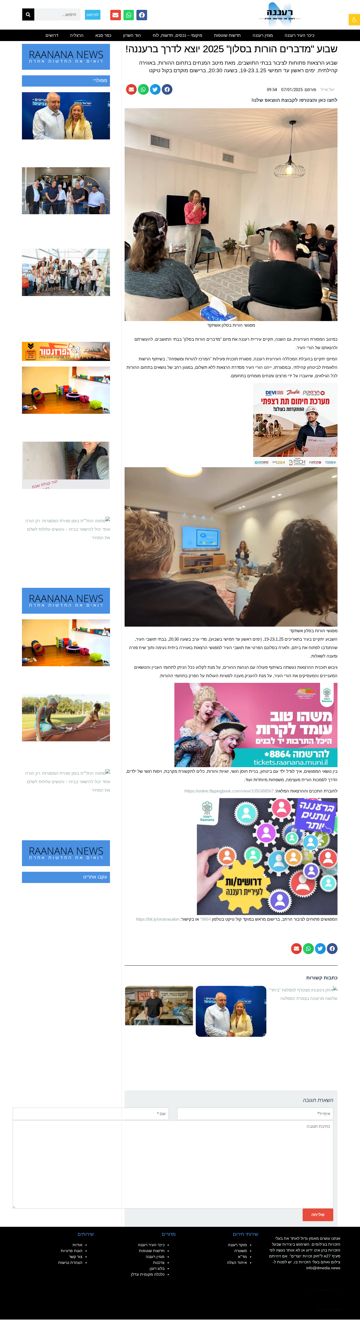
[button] (167, 89)
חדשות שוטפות (227, 35)
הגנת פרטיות (71, 1250)
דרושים (52, 35)
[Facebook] (141, 15)
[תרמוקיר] (295, 424)
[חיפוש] (28, 14)
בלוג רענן (157, 1268)
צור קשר (75, 1256)
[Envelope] (115, 15)
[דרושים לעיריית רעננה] (267, 856)
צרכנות (159, 1262)
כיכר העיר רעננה (299, 35)
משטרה (240, 1250)
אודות (77, 1245)
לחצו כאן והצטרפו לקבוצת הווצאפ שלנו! (294, 100)
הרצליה (77, 35)
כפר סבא (103, 35)
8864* (205, 919)
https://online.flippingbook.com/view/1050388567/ (229, 791)
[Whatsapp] (128, 15)
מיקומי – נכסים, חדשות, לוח (177, 35)
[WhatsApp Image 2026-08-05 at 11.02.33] (256, 724)
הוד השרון (132, 35)
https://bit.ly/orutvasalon (157, 919)
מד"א (242, 1256)
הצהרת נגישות (70, 1262)
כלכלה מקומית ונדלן (148, 1274)
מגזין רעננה (263, 35)
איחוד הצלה (237, 1262)
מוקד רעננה (237, 1245)
